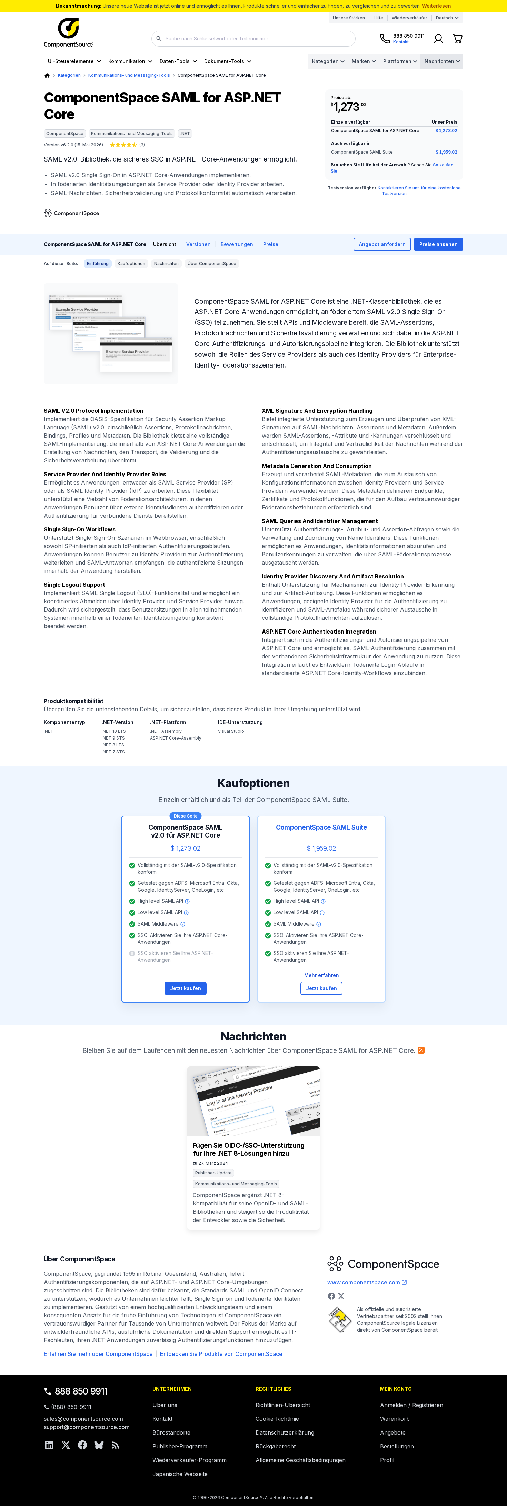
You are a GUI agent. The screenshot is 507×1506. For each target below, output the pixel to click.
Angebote (393, 1432)
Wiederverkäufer (409, 17)
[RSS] (115, 1444)
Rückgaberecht (276, 1446)
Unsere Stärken (349, 17)
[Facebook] (82, 1444)
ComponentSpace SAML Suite (362, 152)
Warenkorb (395, 1418)
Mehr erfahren (321, 975)
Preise (270, 244)
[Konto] (438, 38)
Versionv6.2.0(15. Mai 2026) (73, 144)
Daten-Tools (175, 61)
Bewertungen (237, 244)
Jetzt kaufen (185, 988)
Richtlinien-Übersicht (283, 1404)
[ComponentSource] (68, 33)
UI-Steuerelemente (71, 61)
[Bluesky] (99, 1444)
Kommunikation (126, 61)
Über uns (164, 1404)
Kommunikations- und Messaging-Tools (129, 75)
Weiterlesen (436, 6)
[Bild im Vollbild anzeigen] (111, 333)
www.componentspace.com (363, 1282)
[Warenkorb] (457, 38)
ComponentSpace (64, 133)
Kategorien (325, 61)
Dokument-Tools (224, 61)
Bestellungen (397, 1446)
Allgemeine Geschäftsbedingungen (301, 1460)
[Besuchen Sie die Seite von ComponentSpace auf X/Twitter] (341, 1296)
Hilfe (378, 17)
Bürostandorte (171, 1432)
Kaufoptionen (131, 263)
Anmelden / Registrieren (411, 1404)
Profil (387, 1460)
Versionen (198, 244)
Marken (361, 61)
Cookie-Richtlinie (277, 1418)
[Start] (47, 75)
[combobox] (253, 39)
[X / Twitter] (65, 1444)
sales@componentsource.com (83, 1418)
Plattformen (397, 61)
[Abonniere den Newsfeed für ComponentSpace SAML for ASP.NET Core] (421, 1050)
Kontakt (162, 1418)
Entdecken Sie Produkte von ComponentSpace (221, 1353)
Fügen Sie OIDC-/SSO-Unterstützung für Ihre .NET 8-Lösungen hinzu (248, 1150)
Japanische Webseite (180, 1473)
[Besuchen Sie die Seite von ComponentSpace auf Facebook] (331, 1296)
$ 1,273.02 (446, 130)
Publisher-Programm (179, 1446)
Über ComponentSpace (212, 263)
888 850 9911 (81, 1391)
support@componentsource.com (87, 1427)
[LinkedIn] (49, 1444)
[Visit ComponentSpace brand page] (71, 213)
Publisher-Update (213, 1172)
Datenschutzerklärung (285, 1432)
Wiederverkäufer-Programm (189, 1460)
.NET (185, 133)
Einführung (98, 263)
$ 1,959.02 (446, 152)
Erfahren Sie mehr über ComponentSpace (98, 1353)
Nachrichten (439, 61)
